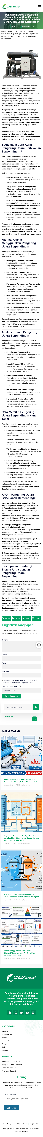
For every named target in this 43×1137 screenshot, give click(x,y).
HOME (3, 31)
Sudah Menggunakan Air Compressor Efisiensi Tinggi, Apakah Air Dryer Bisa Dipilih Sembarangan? (19, 953)
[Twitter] (21, 1012)
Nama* (4, 655)
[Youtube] (27, 1012)
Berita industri (13, 31)
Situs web (5, 671)
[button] (39, 6)
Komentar (5, 640)
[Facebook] (9, 1012)
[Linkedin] (33, 1012)
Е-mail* (4, 663)
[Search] (36, 707)
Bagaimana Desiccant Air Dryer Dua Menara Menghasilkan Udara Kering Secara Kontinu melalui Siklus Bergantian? (21, 838)
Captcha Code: (11, 686)
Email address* (10, 1095)
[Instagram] (15, 1012)
